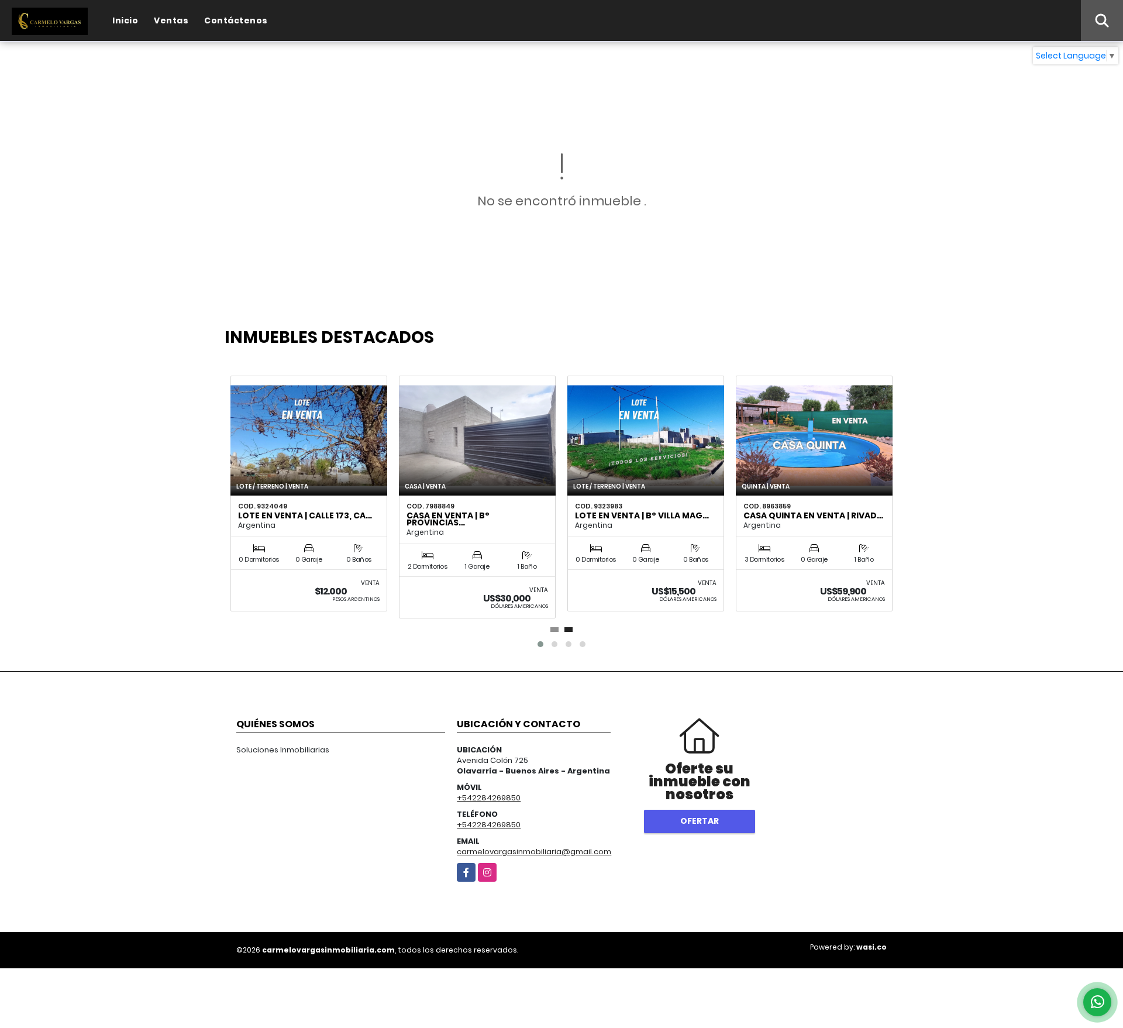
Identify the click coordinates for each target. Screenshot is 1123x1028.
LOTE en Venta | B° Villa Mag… (642, 515)
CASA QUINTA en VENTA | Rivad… (813, 515)
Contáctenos (236, 20)
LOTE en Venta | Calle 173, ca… (305, 515)
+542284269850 (489, 797)
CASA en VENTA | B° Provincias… (448, 519)
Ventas (171, 20)
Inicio (125, 20)
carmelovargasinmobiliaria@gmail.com (534, 851)
